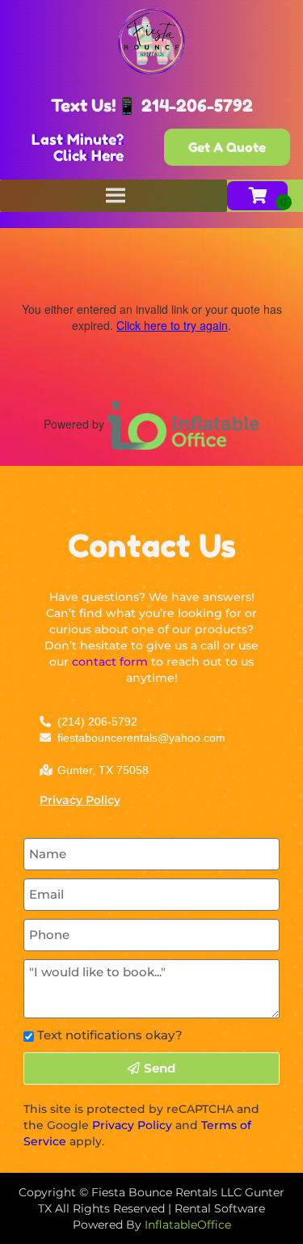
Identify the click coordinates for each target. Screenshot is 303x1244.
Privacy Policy (80, 800)
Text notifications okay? (110, 1035)
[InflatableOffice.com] (183, 424)
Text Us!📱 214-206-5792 (152, 105)
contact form (110, 661)
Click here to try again (172, 325)
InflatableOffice (188, 1224)
